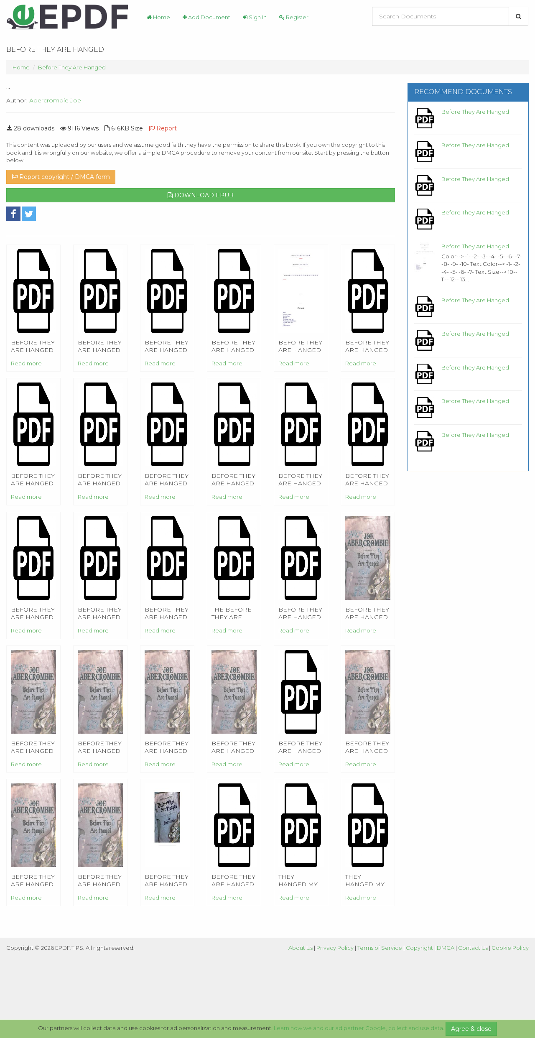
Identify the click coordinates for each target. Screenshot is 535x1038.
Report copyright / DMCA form (64, 177)
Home (161, 17)
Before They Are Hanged (72, 67)
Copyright (419, 947)
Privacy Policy (335, 947)
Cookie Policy (510, 947)
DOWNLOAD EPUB (203, 195)
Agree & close (471, 1029)
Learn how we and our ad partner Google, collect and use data (358, 1028)
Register (296, 17)
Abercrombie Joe (55, 100)
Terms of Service (379, 947)
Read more (26, 363)
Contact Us (473, 947)
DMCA (445, 947)
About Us (300, 947)
